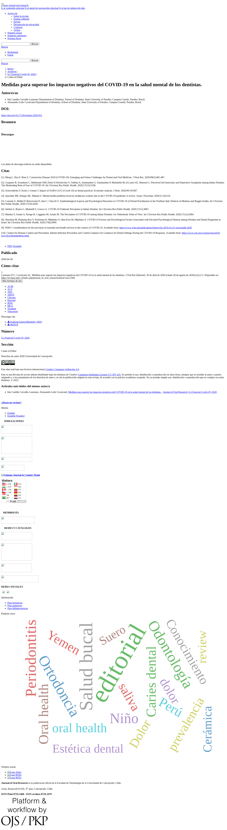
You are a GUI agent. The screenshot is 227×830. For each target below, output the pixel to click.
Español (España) (16, 416)
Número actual (14, 33)
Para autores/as (14, 605)
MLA (10, 306)
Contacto (18, 27)
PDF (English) (14, 246)
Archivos (12, 71)
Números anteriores (16, 35)
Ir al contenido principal (12, 8)
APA (9, 292)
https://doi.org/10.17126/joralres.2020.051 (21, 115)
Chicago (11, 297)
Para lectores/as (14, 602)
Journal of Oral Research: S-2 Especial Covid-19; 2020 (190, 392)
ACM (10, 286)
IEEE (10, 303)
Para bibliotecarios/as (17, 608)
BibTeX (14, 324)
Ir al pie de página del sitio (72, 8)
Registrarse (12, 52)
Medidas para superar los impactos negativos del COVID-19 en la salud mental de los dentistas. (115, 392)
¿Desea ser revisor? (11, 402)
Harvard (11, 300)
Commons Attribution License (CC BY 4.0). (99, 374)
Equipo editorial (21, 19)
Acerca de (12, 13)
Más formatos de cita (11, 281)
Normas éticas (14, 38)
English (11, 413)
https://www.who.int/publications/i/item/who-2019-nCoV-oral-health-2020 (155, 227)
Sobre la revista (21, 16)
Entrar (10, 55)
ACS (9, 289)
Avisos (17, 30)
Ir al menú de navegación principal (42, 8)
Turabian (11, 308)
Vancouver (12, 311)
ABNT (10, 294)
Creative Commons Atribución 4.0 (62, 369)
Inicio (10, 68)
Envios (17, 21)
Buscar (35, 44)
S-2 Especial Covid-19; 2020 (21, 74)
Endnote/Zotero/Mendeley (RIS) (26, 322)
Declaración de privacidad (26, 24)
